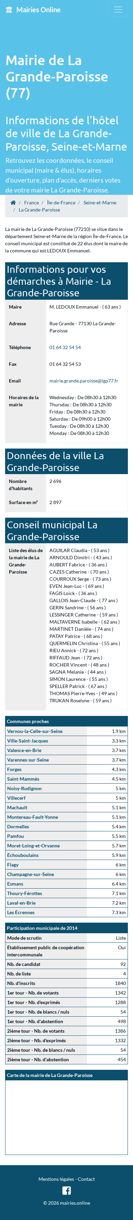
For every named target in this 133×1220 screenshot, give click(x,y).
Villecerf (16, 798)
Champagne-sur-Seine (30, 874)
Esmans (15, 884)
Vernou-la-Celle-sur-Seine (34, 731)
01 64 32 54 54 (65, 347)
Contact (86, 1179)
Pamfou (15, 836)
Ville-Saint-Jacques (27, 741)
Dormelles (18, 826)
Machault (17, 807)
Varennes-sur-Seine (28, 760)
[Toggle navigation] (118, 9)
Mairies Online (38, 9)
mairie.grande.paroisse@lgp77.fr (83, 381)
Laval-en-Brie (21, 903)
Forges (14, 769)
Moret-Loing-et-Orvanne (33, 845)
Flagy (12, 864)
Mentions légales (56, 1179)
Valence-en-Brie (24, 750)
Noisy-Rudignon (24, 788)
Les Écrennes (20, 912)
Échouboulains (23, 855)
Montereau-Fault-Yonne (32, 817)
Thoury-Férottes (24, 893)
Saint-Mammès (23, 779)
